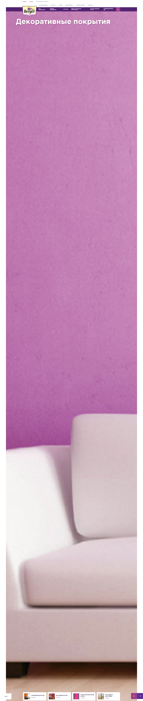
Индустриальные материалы (76, 9)
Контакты (90, 5)
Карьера (65, 9)
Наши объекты (69, 5)
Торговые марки (80, 5)
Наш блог (53, 5)
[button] (134, 696)
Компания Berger (43, 5)
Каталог (31, 1)
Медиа (60, 5)
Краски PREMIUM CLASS (94, 9)
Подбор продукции (53, 9)
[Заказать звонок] (118, 9)
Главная (25, 1)
